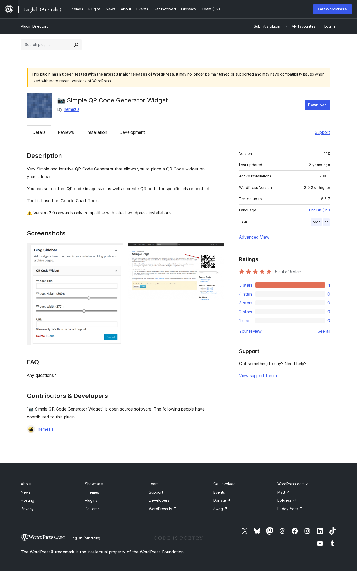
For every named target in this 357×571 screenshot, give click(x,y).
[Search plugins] (76, 44)
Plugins (91, 500)
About (26, 484)
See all (324, 331)
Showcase (94, 484)
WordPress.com (293, 484)
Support (322, 132)
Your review (250, 331)
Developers (159, 500)
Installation (96, 132)
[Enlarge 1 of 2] (116, 249)
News (26, 492)
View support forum (258, 375)
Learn (154, 484)
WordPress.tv (163, 508)
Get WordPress (332, 9)
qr (326, 222)
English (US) (319, 210)
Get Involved (224, 484)
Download (317, 105)
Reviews (66, 132)
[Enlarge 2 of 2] (217, 249)
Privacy (27, 508)
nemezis (71, 109)
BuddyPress (290, 508)
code (316, 222)
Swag (220, 508)
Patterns (92, 508)
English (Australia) (85, 538)
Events (219, 492)
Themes (92, 492)
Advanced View (254, 237)
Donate (222, 500)
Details (38, 132)
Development (132, 132)
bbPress (286, 500)
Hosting (27, 500)
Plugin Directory (35, 26)
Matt (283, 492)
